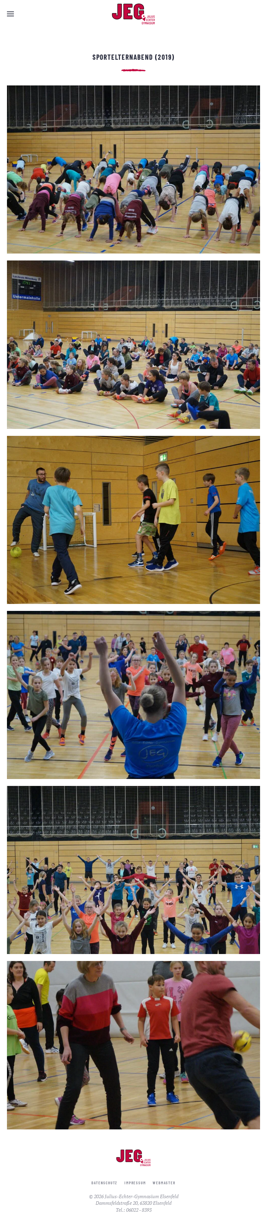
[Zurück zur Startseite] (133, 14)
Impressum (135, 1182)
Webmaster (164, 1182)
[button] (10, 14)
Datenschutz (104, 1182)
